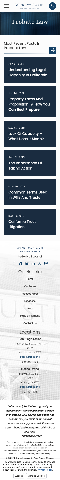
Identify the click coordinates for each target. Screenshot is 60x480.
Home (30, 279)
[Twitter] (39, 263)
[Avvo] (20, 263)
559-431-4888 (30, 392)
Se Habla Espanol (30, 256)
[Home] (29, 6)
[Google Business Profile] (26, 263)
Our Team (30, 286)
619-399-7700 (30, 362)
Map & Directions (30, 356)
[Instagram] (46, 263)
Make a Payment (30, 315)
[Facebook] (14, 263)
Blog (30, 308)
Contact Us (30, 323)
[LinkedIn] (33, 263)
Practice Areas (30, 293)
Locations (30, 301)
